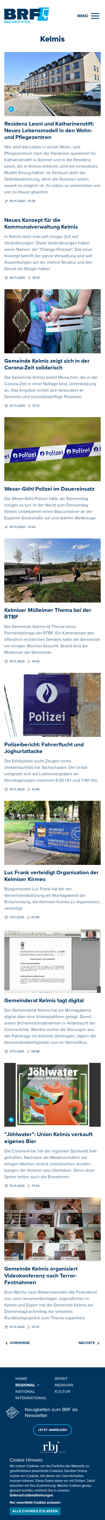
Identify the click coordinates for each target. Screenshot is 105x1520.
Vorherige (20, 1343)
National (25, 1391)
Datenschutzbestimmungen (31, 1495)
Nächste (87, 1343)
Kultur (62, 1391)
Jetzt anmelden (52, 1430)
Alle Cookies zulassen (35, 1511)
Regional (25, 1385)
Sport (61, 1378)
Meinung (64, 1385)
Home (21, 1378)
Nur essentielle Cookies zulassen (35, 1502)
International (31, 1398)
